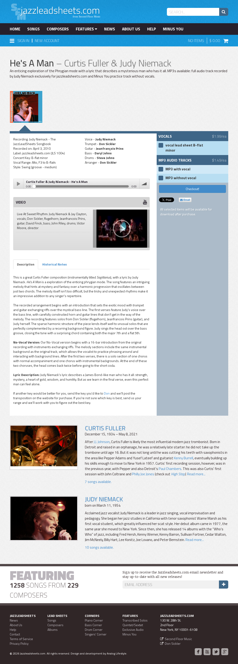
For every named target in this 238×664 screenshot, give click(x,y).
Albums (52, 629)
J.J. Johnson (102, 441)
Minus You (173, 29)
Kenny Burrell (183, 458)
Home (15, 29)
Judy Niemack (104, 499)
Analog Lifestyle (116, 653)
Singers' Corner (95, 634)
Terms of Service (21, 638)
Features (85, 29)
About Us (131, 29)
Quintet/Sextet (132, 624)
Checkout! (192, 188)
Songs (33, 29)
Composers (58, 29)
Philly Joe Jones (143, 474)
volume (144, 184)
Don (107, 393)
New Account (47, 41)
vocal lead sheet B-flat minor (184, 148)
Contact (15, 634)
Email (186, 199)
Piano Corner (94, 620)
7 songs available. (98, 481)
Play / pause (18, 184)
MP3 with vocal (177, 169)
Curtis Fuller (105, 428)
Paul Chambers (170, 468)
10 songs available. (99, 547)
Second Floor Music (178, 638)
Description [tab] (25, 264)
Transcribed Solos (135, 620)
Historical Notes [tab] (54, 264)
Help (151, 29)
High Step (178, 474)
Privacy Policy (19, 643)
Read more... (196, 474)
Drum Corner (93, 629)
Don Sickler (173, 643)
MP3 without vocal (180, 178)
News (109, 29)
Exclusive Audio (133, 629)
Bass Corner (93, 624)
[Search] (223, 12)
